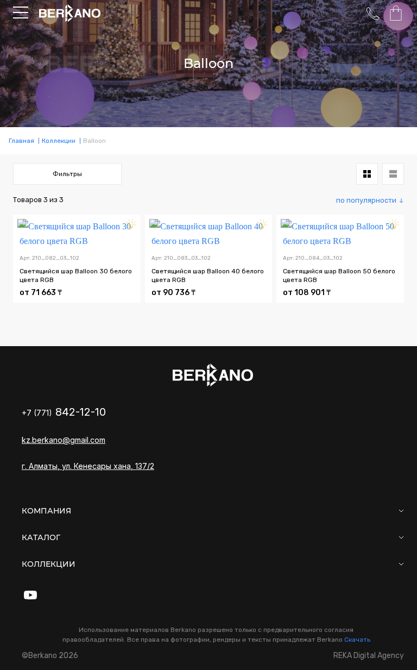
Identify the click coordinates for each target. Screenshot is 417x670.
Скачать (357, 639)
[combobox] (370, 200)
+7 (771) (64, 412)
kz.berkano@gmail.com (63, 439)
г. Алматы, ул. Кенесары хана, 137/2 (88, 466)
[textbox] (370, 200)
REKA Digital (368, 655)
